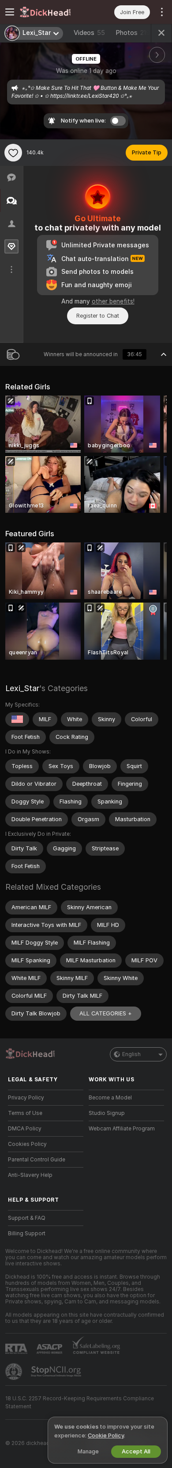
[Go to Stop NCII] (57, 1371)
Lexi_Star (22, 688)
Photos (133, 33)
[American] (17, 719)
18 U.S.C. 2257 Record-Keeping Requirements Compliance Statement (79, 1402)
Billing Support (26, 1233)
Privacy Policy (26, 1098)
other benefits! (113, 301)
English (131, 1054)
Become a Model (110, 1098)
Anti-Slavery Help (30, 1175)
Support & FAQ (26, 1218)
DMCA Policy (24, 1129)
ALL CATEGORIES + (105, 1013)
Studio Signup (107, 1113)
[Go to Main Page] (52, 12)
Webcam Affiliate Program (122, 1129)
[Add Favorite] (13, 152)
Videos (89, 33)
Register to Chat (97, 315)
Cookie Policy (106, 1435)
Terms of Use (25, 1113)
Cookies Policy (27, 1144)
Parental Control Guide (36, 1160)
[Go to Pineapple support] (14, 1371)
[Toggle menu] (9, 12)
